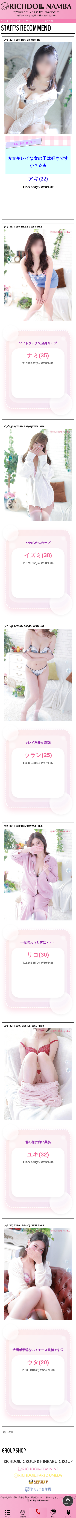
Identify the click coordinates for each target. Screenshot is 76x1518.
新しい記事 (8, 1432)
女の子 (53, 1517)
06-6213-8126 (52, 12)
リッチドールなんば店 (10, 21)
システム (68, 1517)
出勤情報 (23, 1517)
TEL (38, 1516)
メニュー (7, 1517)
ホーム (29, 21)
